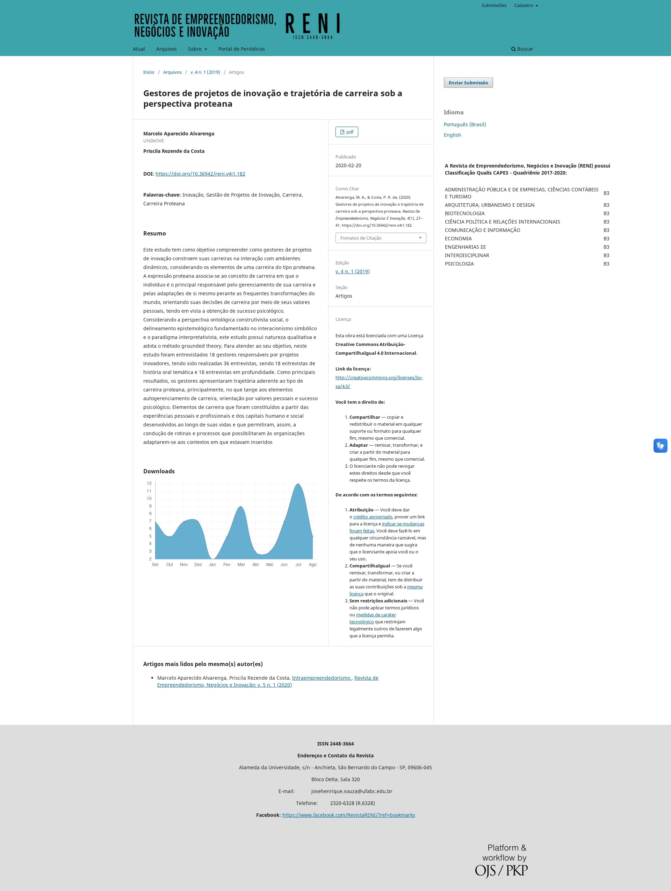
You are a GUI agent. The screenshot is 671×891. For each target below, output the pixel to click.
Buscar (524, 48)
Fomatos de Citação (361, 238)
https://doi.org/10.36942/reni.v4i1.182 (200, 173)
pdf (349, 132)
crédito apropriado (372, 517)
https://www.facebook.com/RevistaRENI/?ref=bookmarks (348, 815)
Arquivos (166, 48)
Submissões (494, 5)
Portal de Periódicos (241, 48)
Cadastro (524, 5)
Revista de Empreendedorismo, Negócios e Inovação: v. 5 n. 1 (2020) (267, 681)
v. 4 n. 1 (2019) (205, 72)
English (452, 135)
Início (148, 72)
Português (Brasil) (465, 124)
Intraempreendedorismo (322, 677)
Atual (139, 48)
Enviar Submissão (468, 82)
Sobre (195, 48)
